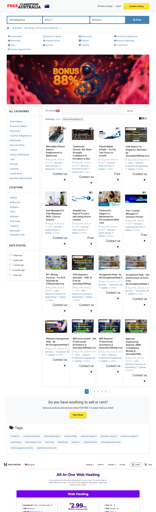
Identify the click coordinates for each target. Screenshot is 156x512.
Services (49, 45)
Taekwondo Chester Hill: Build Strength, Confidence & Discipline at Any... (82, 152)
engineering (16, 442)
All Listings (52, 110)
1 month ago (18, 265)
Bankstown (50, 169)
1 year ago (17, 275)
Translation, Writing (118, 284)
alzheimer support (109, 436)
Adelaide (14, 216)
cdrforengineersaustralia (22, 448)
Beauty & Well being (125, 40)
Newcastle (15, 230)
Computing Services (134, 227)
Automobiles (16, 36)
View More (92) (17, 234)
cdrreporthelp (70, 436)
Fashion (85, 40)
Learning (85, 45)
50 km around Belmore (72, 119)
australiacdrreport (52, 436)
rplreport (76, 442)
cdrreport (15, 436)
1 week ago (17, 260)
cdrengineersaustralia (111, 442)
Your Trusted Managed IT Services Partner (135, 213)
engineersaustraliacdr (47, 448)
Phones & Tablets (53, 36)
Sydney (13, 197)
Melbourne (15, 202)
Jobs (12, 45)
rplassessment (90, 442)
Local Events (122, 45)
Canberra (14, 226)
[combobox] (24, 19)
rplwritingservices (33, 442)
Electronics (86, 36)
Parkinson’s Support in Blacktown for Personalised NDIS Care (109, 216)
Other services (52, 166)
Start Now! (78, 415)
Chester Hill (77, 172)
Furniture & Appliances (127, 36)
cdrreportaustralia (31, 436)
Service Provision (80, 169)
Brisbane (14, 207)
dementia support (89, 436)
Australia (16, 28)
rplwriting (49, 442)
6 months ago (18, 270)
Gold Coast (15, 221)
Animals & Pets (52, 40)
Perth (12, 212)
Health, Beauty (51, 230)
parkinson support (129, 436)
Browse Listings (105, 6)
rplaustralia (63, 442)
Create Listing (136, 6)
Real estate (15, 40)
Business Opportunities (20, 49)
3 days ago (17, 255)
